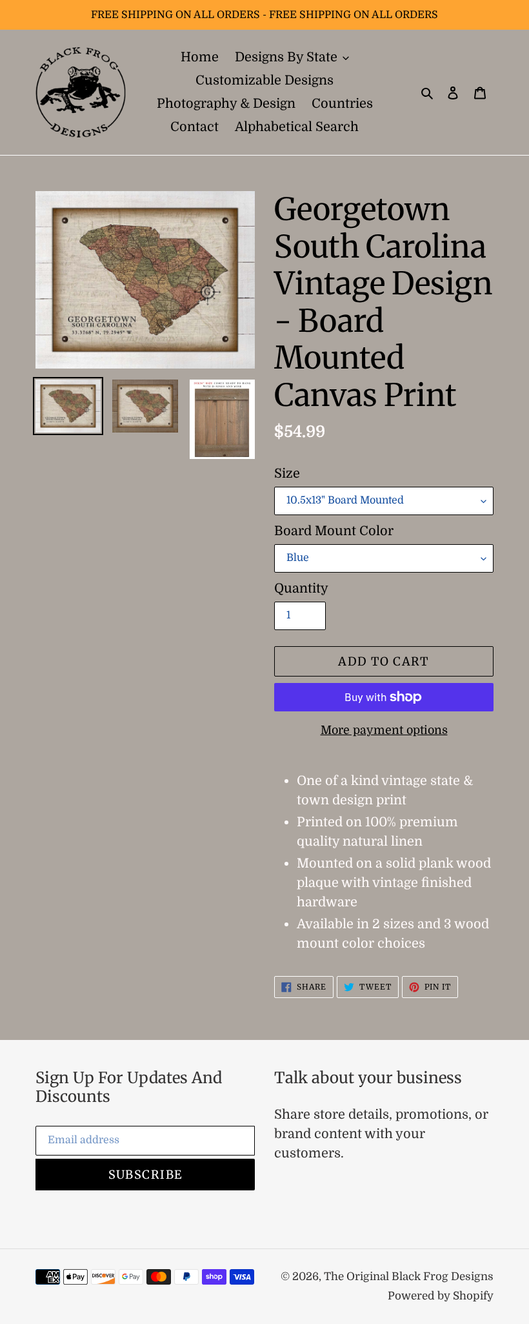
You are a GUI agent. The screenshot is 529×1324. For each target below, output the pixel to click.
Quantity (301, 588)
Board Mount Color (334, 531)
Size (287, 473)
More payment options (384, 730)
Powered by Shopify (441, 1296)
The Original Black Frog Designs (409, 1276)
